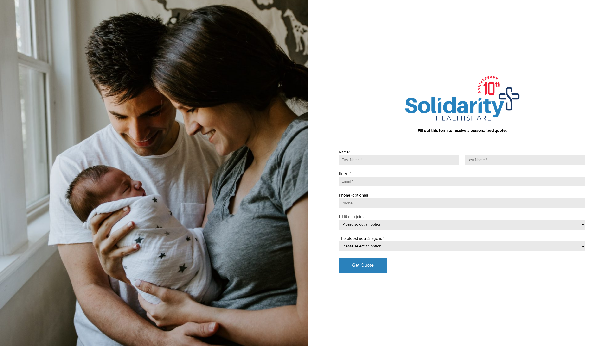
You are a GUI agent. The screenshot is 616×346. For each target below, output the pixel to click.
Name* (344, 152)
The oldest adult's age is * (362, 238)
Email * (345, 173)
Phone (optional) (353, 195)
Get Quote (363, 265)
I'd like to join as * (354, 216)
